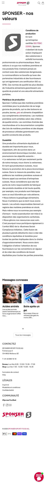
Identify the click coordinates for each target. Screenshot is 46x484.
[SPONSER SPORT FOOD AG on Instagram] (7, 406)
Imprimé (5, 385)
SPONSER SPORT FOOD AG (18, 429)
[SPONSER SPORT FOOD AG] (23, 3)
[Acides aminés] (12, 293)
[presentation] (22, 328)
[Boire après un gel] (33, 293)
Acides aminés (10, 306)
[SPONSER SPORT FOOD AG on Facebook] (3, 406)
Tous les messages (23, 335)
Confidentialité (8, 390)
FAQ (4, 375)
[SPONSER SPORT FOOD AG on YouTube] (10, 406)
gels (19, 112)
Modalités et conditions (11, 387)
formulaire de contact (10, 372)
